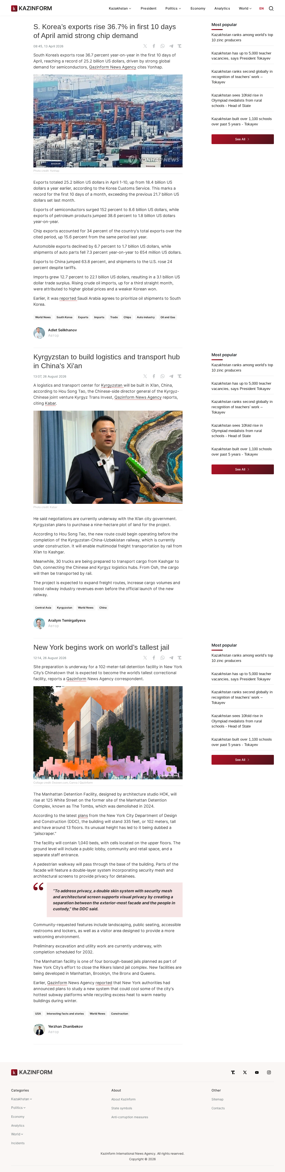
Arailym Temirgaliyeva (67, 620)
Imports (99, 317)
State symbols (121, 1108)
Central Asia (43, 607)
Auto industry (146, 317)
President (149, 8)
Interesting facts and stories (65, 1013)
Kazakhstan (20, 1099)
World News (43, 317)
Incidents (17, 1143)
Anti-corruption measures (129, 1117)
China (103, 607)
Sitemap (218, 1099)
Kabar (50, 403)
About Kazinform (123, 1099)
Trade (114, 317)
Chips (127, 317)
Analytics (222, 8)
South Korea (64, 317)
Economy (198, 8)
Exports (83, 317)
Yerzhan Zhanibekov (65, 1026)
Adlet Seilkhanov (62, 330)
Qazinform (76, 678)
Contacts (218, 1108)
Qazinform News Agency (112, 67)
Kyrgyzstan (112, 385)
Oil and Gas (168, 317)
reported (68, 298)
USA (38, 1013)
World (15, 1134)
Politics (17, 1108)
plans (83, 815)
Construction (119, 1013)
